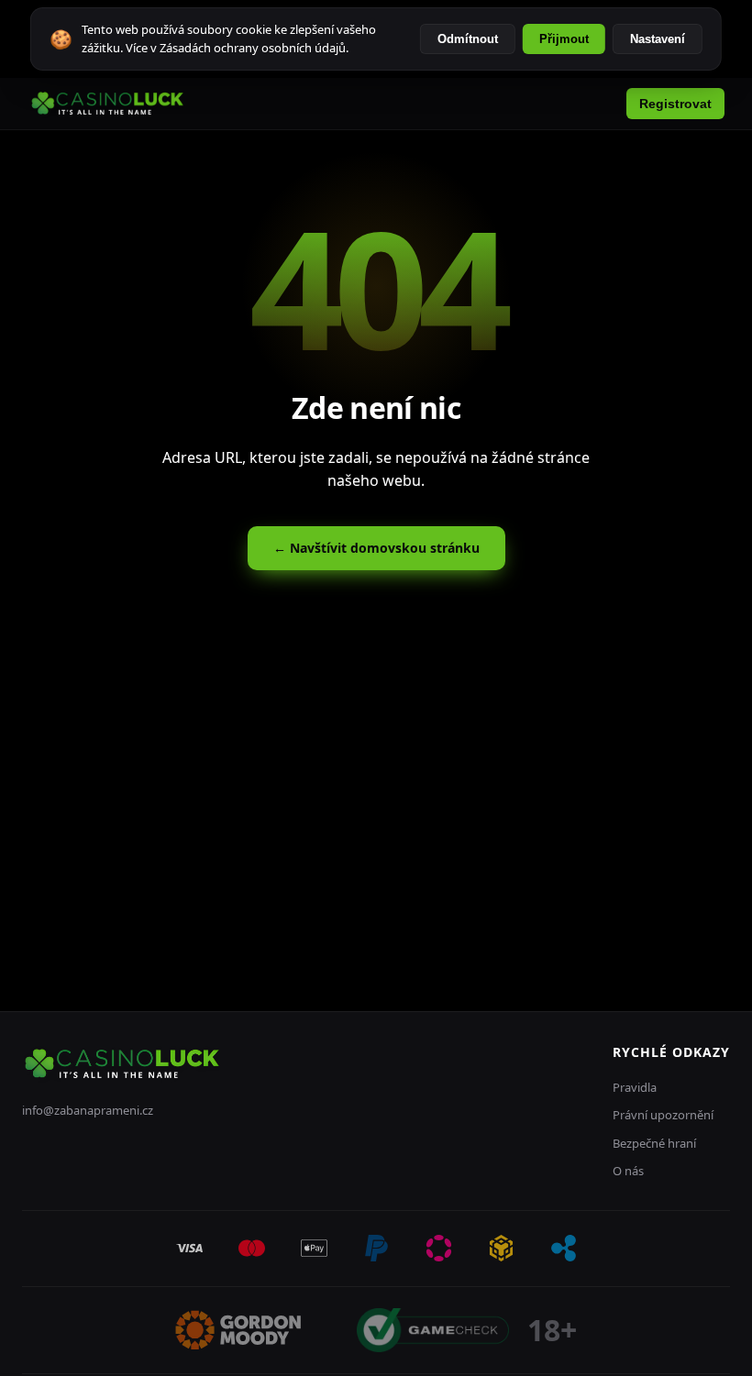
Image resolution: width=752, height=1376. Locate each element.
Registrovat (675, 103)
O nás (628, 1170)
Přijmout (564, 39)
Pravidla (635, 1087)
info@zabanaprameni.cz (87, 1110)
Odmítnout (467, 39)
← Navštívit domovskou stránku (376, 547)
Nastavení (657, 39)
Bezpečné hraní (654, 1143)
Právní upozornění (663, 1114)
